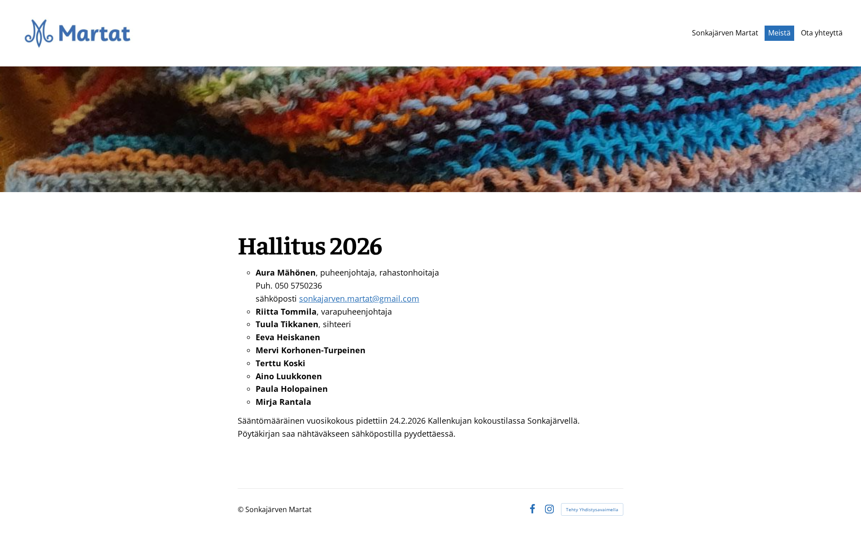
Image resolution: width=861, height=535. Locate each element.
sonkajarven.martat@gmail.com (359, 298)
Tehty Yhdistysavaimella (592, 509)
